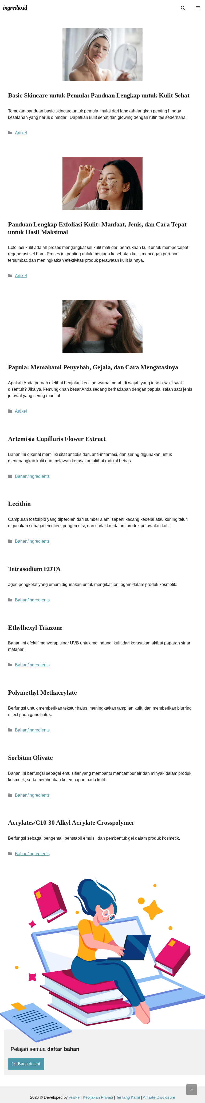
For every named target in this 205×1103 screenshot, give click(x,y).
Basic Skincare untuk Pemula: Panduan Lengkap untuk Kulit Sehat (99, 95)
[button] (191, 1089)
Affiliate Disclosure (159, 1097)
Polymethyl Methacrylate (42, 692)
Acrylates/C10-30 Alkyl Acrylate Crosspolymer (71, 822)
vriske (74, 1097)
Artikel (21, 133)
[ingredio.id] (15, 8)
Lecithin (19, 503)
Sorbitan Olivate (30, 757)
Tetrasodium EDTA (34, 568)
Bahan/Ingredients (32, 476)
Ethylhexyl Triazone (35, 627)
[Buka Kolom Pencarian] (183, 8)
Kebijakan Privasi (98, 1097)
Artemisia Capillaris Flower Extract (57, 438)
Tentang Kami (128, 1097)
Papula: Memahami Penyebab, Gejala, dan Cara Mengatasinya (93, 367)
